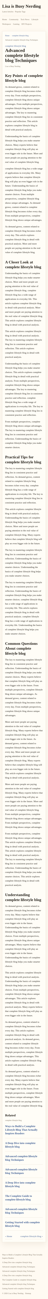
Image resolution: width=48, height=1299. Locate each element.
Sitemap (28, 1293)
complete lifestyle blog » (31, 1236)
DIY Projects (27, 24)
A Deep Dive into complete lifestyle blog (17, 1262)
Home (4, 19)
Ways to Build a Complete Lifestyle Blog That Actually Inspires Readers (21, 1130)
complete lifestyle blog (20, 36)
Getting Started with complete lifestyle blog (18, 1289)
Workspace (6, 24)
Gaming (16, 24)
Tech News (25, 19)
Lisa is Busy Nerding (21, 6)
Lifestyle (34, 19)
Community (14, 19)
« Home (8, 1236)
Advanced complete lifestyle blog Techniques (18, 1267)
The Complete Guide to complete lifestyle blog (19, 1280)
